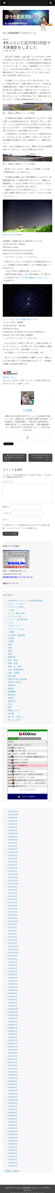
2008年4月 (12, 1034)
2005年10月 (13, 1100)
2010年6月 (12, 965)
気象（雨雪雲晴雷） (16, 670)
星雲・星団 (12, 660)
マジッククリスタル (16, 629)
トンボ (11, 623)
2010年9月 (12, 956)
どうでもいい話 (14, 616)
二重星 (11, 632)
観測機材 (12, 691)
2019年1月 (12, 830)
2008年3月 (12, 1037)
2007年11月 (13, 1050)
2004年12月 (13, 1131)
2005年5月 (12, 1116)
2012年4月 (12, 902)
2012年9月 (12, 887)
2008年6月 (12, 1028)
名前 (6, 507)
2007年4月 (12, 1062)
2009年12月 (13, 984)
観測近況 (6, 39)
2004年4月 (12, 1156)
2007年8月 (12, 1053)
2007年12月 (13, 1047)
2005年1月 (12, 1128)
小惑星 (11, 641)
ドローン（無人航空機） (18, 619)
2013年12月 (13, 852)
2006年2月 (12, 1094)
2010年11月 (13, 949)
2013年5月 (12, 862)
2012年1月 (12, 912)
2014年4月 (12, 846)
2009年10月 (13, 990)
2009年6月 (12, 1000)
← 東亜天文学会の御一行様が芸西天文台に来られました (14, 458)
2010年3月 (12, 974)
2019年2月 (12, 827)
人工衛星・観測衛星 (16, 635)
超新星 (11, 698)
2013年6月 (12, 858)
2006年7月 (12, 1078)
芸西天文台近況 (14, 682)
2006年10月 (13, 1075)
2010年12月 (13, 946)
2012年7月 (12, 893)
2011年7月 (12, 931)
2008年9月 (12, 1018)
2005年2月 (12, 1125)
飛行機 (11, 714)
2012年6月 (12, 896)
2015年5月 (12, 840)
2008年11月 (13, 1012)
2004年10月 (13, 1138)
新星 (10, 651)
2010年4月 (12, 971)
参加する (44, 792)
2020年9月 (12, 818)
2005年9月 (12, 1103)
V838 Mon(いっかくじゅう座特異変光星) (25, 601)
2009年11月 (13, 987)
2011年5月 (12, 937)
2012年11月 (13, 880)
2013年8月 (12, 855)
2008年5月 (12, 1031)
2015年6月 (12, 837)
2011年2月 (12, 940)
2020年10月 (13, 815)
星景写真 (12, 657)
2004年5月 (12, 1153)
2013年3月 (12, 868)
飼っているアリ (14, 720)
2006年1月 (12, 1097)
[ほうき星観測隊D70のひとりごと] (27, 19)
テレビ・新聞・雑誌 (16, 613)
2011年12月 (13, 915)
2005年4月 (12, 1119)
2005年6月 (12, 1113)
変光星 (11, 638)
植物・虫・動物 (14, 666)
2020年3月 (12, 824)
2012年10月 (13, 884)
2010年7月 (12, 962)
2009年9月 (12, 993)
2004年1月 (12, 1166)
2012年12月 (13, 877)
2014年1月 (12, 849)
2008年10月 (13, 1015)
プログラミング (14, 626)
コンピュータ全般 (15, 607)
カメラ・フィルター (16, 604)
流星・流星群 (13, 673)
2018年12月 (13, 833)
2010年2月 (12, 978)
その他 (11, 610)
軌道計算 (12, 701)
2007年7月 (12, 1056)
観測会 (11, 688)
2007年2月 (12, 1069)
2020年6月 (12, 821)
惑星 (10, 648)
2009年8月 (12, 996)
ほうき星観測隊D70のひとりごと (30, 1188)
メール (7, 513)
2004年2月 (12, 1163)
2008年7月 (12, 1025)
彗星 (10, 644)
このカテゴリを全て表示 (27, 789)
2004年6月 (12, 1150)
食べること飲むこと (16, 717)
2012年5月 (12, 899)
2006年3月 (12, 1090)
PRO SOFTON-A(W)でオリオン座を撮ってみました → (41, 458)
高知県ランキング (10, 377)
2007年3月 (12, 1065)
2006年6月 (12, 1081)
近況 (10, 704)
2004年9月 (12, 1141)
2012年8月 (12, 890)
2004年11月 (13, 1134)
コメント (8, 481)
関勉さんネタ (13, 710)
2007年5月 (12, 1059)
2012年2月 (12, 909)
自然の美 (12, 676)
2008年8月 (12, 1022)
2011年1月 (12, 943)
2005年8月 (12, 1106)
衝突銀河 (12, 685)
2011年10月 (13, 921)
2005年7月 (12, 1109)
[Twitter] (27, 437)
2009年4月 (12, 1003)
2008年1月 (12, 1043)
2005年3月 (12, 1122)
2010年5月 (12, 968)
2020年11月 (13, 811)
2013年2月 (12, 871)
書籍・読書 (12, 663)
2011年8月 (12, 927)
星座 (10, 654)
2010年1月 (12, 981)
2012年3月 (12, 906)
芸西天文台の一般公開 (17, 679)
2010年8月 (12, 959)
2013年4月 (12, 865)
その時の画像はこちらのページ (34, 277)
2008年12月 (13, 1009)
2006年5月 (12, 1084)
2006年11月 (13, 1072)
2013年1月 (12, 874)
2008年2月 (12, 1040)
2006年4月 (12, 1087)
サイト (5, 519)
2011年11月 (13, 918)
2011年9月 (12, 924)
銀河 (10, 707)
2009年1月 (12, 1006)
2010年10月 (13, 953)
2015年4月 (12, 843)
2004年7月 (12, 1147)
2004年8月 (12, 1144)
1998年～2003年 (12, 1171)
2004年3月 (12, 1159)
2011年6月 (12, 934)
